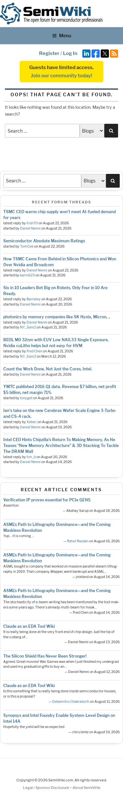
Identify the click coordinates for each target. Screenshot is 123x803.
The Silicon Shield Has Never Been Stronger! (45, 656)
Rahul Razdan (78, 541)
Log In (70, 53)
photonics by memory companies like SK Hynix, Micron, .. (56, 316)
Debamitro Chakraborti (70, 702)
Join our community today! (61, 76)
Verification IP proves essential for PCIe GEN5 (47, 499)
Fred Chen (34, 351)
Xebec (32, 422)
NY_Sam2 (28, 327)
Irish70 (32, 223)
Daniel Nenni (30, 228)
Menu (65, 35)
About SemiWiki (86, 787)
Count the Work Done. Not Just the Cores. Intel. (47, 368)
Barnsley (34, 299)
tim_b (31, 457)
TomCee (26, 246)
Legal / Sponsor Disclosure (46, 787)
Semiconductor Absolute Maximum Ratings (44, 240)
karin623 (27, 275)
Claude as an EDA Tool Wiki (29, 626)
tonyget (26, 398)
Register (49, 53)
